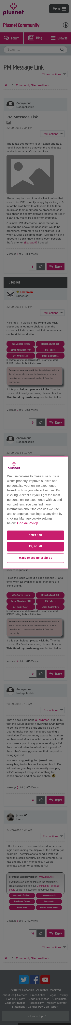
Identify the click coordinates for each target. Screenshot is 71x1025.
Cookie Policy (27, 523)
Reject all (35, 546)
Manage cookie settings (35, 558)
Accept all (35, 535)
